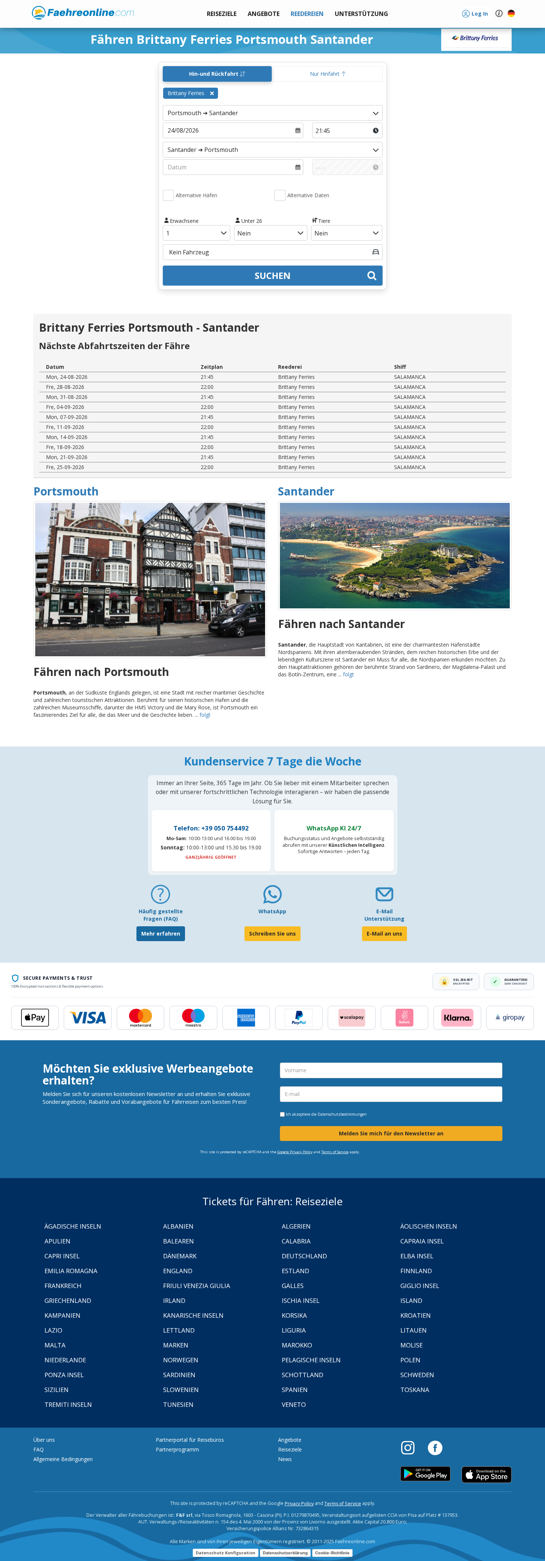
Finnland (416, 1270)
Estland (295, 1270)
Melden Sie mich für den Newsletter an (391, 1133)
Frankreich (63, 1285)
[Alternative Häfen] (168, 195)
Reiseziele (290, 1449)
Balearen (178, 1241)
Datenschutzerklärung (285, 1552)
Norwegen (180, 1360)
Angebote (289, 1439)
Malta (55, 1345)
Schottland (302, 1374)
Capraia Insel (422, 1241)
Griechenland (67, 1300)
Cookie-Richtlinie (332, 1552)
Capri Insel (62, 1256)
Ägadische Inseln (72, 1226)
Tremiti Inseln (68, 1404)
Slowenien (181, 1389)
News (285, 1459)
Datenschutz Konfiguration (225, 1552)
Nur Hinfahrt (325, 73)
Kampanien (62, 1315)
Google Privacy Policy (295, 1151)
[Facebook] (435, 1447)
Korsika (294, 1315)
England (177, 1270)
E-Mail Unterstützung (384, 915)
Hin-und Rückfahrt (214, 73)
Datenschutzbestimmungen (342, 1114)
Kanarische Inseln (193, 1315)
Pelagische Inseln (311, 1360)
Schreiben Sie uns (272, 933)
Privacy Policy (299, 1503)
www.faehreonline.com (83, 13)
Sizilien (56, 1389)
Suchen (273, 275)
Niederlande (65, 1360)
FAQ (38, 1449)
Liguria (294, 1330)
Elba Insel (416, 1256)
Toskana (414, 1389)
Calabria (296, 1241)
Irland (174, 1300)
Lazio (53, 1330)
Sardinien (179, 1374)
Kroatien (415, 1315)
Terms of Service (335, 1151)
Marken (175, 1345)
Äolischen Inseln (428, 1226)
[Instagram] (411, 1447)
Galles (293, 1285)
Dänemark (179, 1256)
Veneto (294, 1404)
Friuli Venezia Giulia (196, 1285)
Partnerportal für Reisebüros (190, 1439)
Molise (411, 1345)
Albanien (178, 1226)
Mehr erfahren (160, 933)
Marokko (297, 1345)
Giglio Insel (419, 1285)
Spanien (295, 1389)
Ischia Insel (301, 1300)
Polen (410, 1360)
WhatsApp (272, 911)
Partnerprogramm (177, 1449)
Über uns (44, 1439)
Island (411, 1300)
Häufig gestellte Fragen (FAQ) (161, 915)
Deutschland (304, 1256)
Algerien (296, 1226)
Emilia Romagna (71, 1270)
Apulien (57, 1241)
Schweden (417, 1374)
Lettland (179, 1330)
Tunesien (178, 1404)
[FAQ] (160, 897)
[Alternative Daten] (279, 195)
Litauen (413, 1330)
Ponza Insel (64, 1374)
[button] (361, 13)
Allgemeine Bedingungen (63, 1459)
